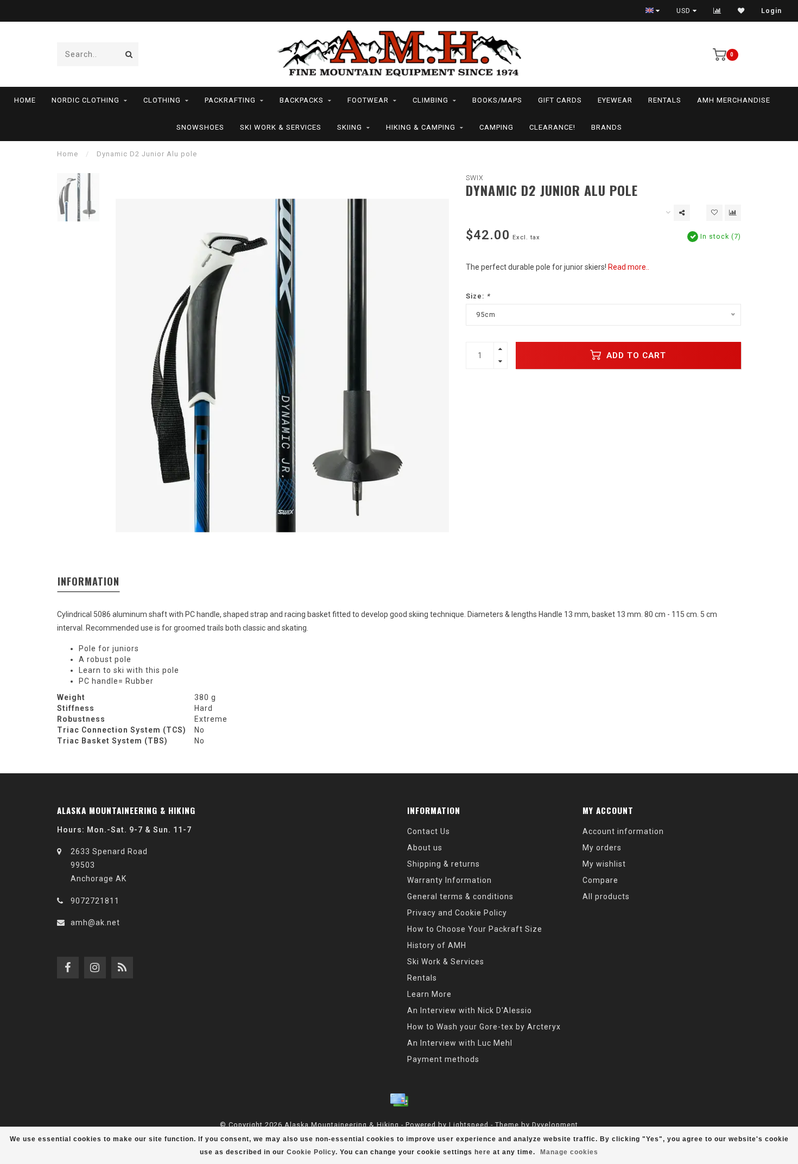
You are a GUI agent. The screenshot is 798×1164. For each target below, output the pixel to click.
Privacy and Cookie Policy (457, 912)
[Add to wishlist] (714, 213)
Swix (475, 178)
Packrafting (230, 100)
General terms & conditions (460, 896)
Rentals (664, 100)
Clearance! (552, 127)
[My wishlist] (741, 11)
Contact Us (428, 831)
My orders (602, 847)
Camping (496, 127)
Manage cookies (569, 1152)
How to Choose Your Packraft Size (474, 929)
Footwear (368, 100)
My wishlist (604, 864)
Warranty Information (449, 880)
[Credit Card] (399, 1100)
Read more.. (628, 267)
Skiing (349, 127)
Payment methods (443, 1059)
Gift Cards (560, 100)
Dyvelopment (555, 1125)
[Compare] (717, 11)
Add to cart (635, 355)
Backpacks (302, 100)
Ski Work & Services (280, 127)
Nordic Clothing (85, 100)
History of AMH (436, 945)
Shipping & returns (443, 864)
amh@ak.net (95, 922)
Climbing (430, 100)
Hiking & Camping (420, 127)
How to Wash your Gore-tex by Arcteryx (484, 1026)
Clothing (162, 100)
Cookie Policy (311, 1152)
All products (606, 896)
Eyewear (615, 100)
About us (424, 847)
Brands (606, 127)
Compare (600, 880)
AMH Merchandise (733, 100)
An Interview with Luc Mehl (459, 1043)
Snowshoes (200, 127)
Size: (478, 296)
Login (771, 11)
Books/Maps (497, 100)
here (482, 1152)
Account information (623, 831)
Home (25, 100)
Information (88, 581)
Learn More (429, 994)
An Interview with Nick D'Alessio (469, 1010)
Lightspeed (469, 1125)
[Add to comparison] (733, 213)
